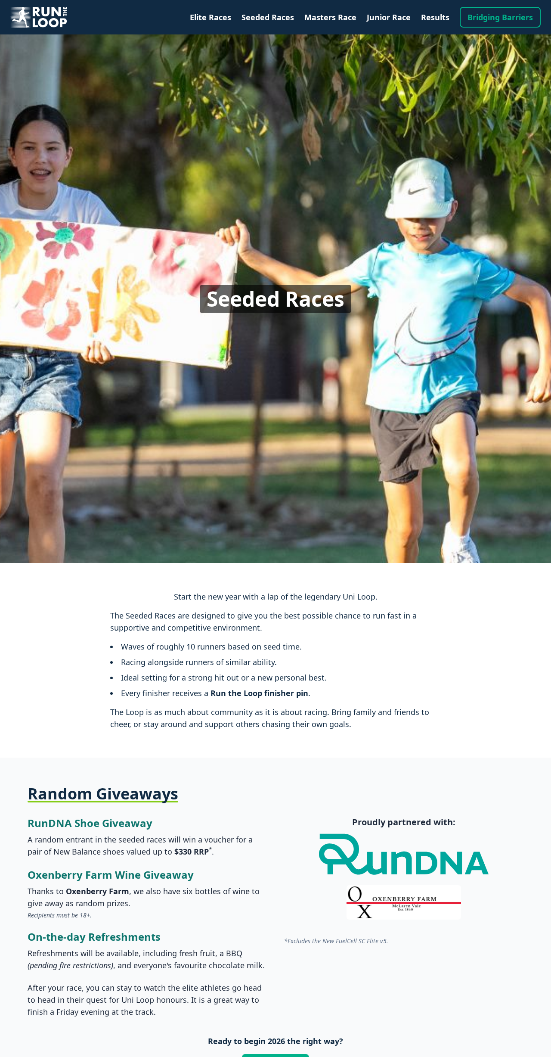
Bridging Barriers (500, 17)
